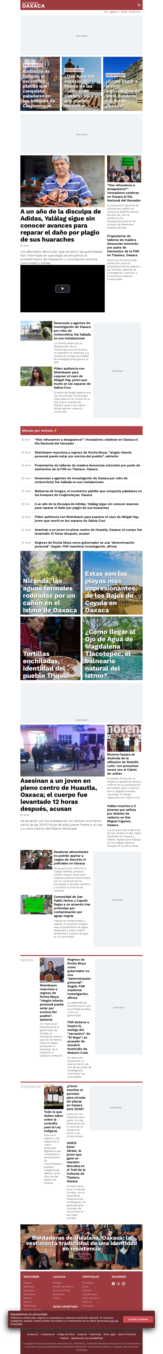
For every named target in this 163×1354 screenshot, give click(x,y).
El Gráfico (88, 1282)
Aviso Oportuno (91, 1298)
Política (28, 1298)
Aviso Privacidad (127, 1334)
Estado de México (63, 1286)
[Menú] (139, 5)
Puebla (57, 1298)
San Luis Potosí (61, 1290)
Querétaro (58, 1294)
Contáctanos (48, 1334)
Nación (27, 1302)
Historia (64, 1338)
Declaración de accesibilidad (87, 1338)
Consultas (87, 1305)
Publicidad (95, 1334)
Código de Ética (65, 1334)
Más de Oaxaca (33, 65)
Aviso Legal (110, 1334)
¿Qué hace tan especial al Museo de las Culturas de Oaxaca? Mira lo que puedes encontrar (81, 91)
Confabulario (89, 1294)
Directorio (32, 1334)
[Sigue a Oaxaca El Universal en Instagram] (124, 1283)
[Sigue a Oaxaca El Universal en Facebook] (114, 1283)
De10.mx (87, 1302)
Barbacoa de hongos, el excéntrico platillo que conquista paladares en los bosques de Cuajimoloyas (39, 88)
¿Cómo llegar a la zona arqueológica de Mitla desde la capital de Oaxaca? (123, 93)
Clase (85, 1286)
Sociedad (29, 1290)
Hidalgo (57, 1282)
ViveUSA (87, 1290)
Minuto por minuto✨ (40, 431)
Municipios (30, 1294)
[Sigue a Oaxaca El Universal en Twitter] (119, 1283)
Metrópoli (29, 1286)
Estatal (28, 1282)
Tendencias (30, 1305)
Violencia (82, 1334)
